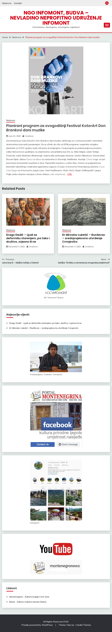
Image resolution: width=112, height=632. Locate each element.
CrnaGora (29, 136)
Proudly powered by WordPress (37, 625)
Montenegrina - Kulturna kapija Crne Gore (29, 596)
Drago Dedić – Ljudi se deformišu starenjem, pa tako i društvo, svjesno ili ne (28, 238)
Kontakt (18, 3)
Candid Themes (83, 625)
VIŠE (69, 174)
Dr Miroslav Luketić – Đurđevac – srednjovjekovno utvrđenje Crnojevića (83, 238)
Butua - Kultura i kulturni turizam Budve (28, 601)
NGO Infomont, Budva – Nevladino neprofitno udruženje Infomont (56, 17)
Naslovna (6, 3)
